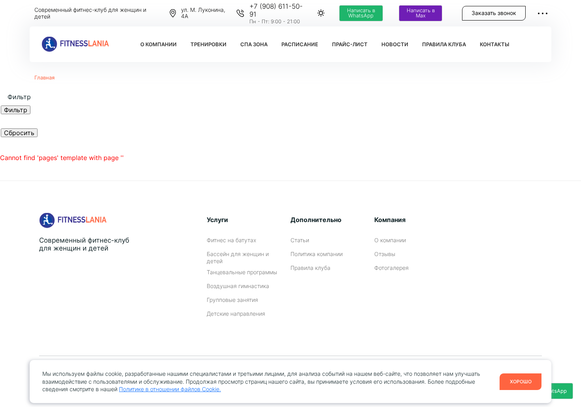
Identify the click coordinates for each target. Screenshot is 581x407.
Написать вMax (421, 13)
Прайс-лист (350, 44)
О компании (158, 44)
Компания (390, 220)
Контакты (494, 44)
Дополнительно (315, 220)
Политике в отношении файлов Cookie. (170, 389)
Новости (394, 44)
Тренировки (208, 44)
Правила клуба (444, 44)
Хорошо (521, 381)
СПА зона (254, 44)
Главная (44, 77)
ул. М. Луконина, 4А (203, 13)
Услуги (217, 220)
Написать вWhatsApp (361, 13)
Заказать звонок (494, 12)
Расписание (299, 44)
